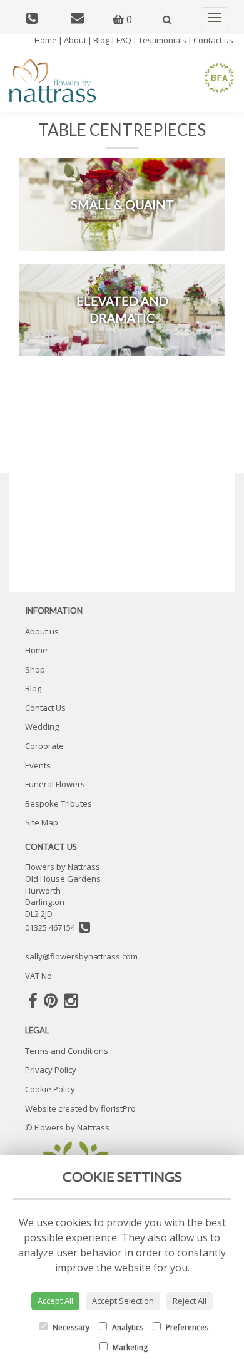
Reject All (189, 1300)
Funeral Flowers (55, 784)
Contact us (213, 40)
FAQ (123, 40)
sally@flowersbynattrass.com (81, 956)
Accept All (55, 1300)
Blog (101, 40)
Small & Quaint (122, 204)
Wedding (42, 726)
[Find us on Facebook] (33, 1000)
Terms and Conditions (66, 1050)
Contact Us (45, 707)
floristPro (118, 1108)
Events (38, 765)
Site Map (41, 822)
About (75, 40)
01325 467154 (52, 927)
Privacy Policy (50, 1069)
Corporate (44, 746)
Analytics (126, 1327)
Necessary (70, 1327)
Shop (35, 669)
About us (42, 631)
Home (45, 40)
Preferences (186, 1327)
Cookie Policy (50, 1089)
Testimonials (162, 40)
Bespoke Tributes (58, 803)
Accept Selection (123, 1300)
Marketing (129, 1347)
